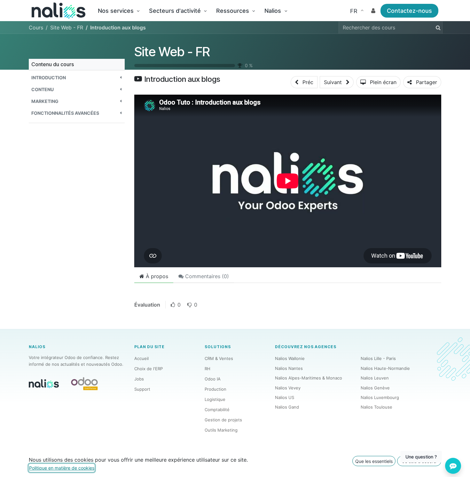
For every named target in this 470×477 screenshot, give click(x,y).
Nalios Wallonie (290, 358)
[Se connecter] (373, 11)
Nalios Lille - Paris (378, 358)
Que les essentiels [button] (374, 461)
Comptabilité (217, 409)
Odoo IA (213, 378)
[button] (77, 77)
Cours (36, 27)
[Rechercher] (437, 27)
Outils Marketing (221, 430)
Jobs (139, 378)
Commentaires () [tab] (206, 276)
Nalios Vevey (288, 387)
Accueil (141, 358)
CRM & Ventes (219, 358)
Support (142, 389)
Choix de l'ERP (148, 368)
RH (207, 368)
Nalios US (284, 397)
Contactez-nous (409, 10)
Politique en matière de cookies (61, 468)
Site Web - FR (172, 51)
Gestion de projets (223, 419)
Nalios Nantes (289, 368)
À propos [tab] (156, 276)
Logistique (215, 399)
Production (215, 389)
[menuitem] (118, 11)
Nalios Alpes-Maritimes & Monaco (308, 377)
